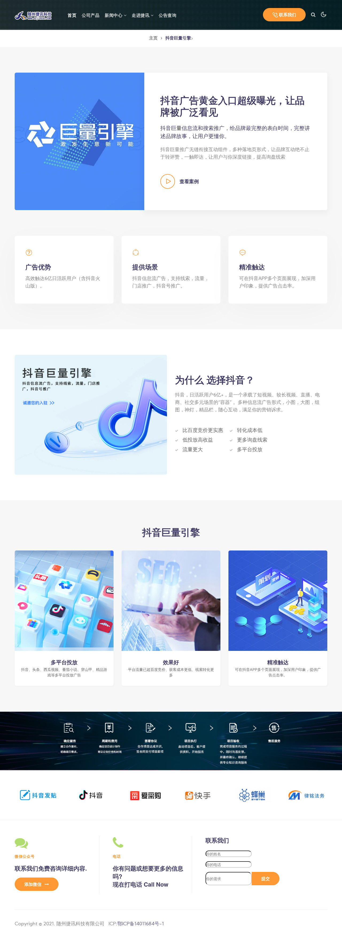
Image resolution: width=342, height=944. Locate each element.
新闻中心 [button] (114, 16)
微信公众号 (25, 856)
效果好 (171, 662)
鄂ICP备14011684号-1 (140, 924)
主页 (153, 38)
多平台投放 (64, 662)
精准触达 (252, 267)
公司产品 (90, 16)
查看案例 (188, 181)
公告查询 (167, 16)
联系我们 (287, 14)
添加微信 (33, 884)
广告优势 (38, 267)
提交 (265, 878)
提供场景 (145, 267)
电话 (117, 856)
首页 (72, 15)
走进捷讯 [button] (141, 16)
